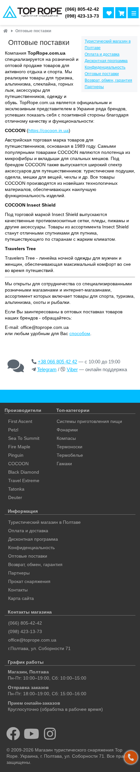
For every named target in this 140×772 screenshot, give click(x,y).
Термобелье (70, 455)
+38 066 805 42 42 (57, 361)
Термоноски (69, 446)
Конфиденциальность (105, 67)
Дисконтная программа (106, 61)
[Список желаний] (108, 12)
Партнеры (94, 87)
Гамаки (64, 463)
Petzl (13, 429)
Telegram (47, 369)
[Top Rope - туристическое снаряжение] (31, 12)
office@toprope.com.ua (32, 640)
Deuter (15, 497)
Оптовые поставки (102, 74)
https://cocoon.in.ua (48, 130)
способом (79, 333)
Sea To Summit (23, 438)
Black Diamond (23, 472)
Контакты (18, 589)
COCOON (18, 463)
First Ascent (20, 421)
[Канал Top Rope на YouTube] (31, 733)
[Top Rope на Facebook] (13, 733)
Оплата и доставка (102, 54)
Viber (72, 369)
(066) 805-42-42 (82, 9)
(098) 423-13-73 (82, 16)
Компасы (66, 438)
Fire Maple (19, 446)
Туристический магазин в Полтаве (44, 522)
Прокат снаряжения (29, 581)
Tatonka (16, 489)
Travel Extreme (23, 480)
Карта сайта (21, 598)
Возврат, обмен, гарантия (108, 80)
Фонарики (67, 429)
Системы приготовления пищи (89, 421)
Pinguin (15, 455)
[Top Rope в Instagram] (50, 733)
